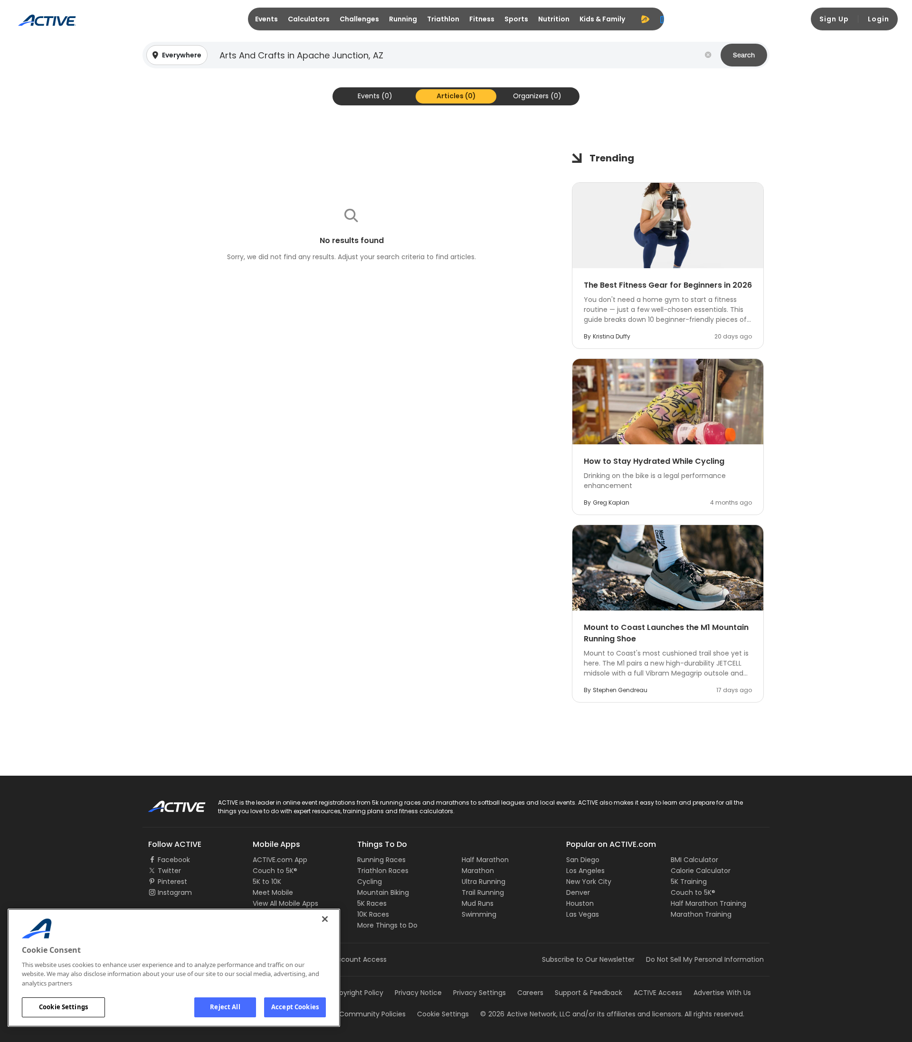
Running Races (381, 859)
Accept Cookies (295, 1007)
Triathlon (443, 19)
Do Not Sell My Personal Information (705, 959)
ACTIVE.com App (280, 859)
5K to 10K (267, 881)
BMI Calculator (694, 859)
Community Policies (372, 1014)
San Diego (582, 859)
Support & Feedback (588, 992)
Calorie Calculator (701, 870)
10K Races (373, 914)
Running (403, 19)
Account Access (359, 959)
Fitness (481, 19)
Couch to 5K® (275, 870)
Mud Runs (478, 903)
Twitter (169, 870)
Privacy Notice (418, 992)
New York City (588, 881)
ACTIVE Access (658, 992)
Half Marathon (485, 859)
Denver (578, 892)
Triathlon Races (382, 870)
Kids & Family (602, 19)
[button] (456, 55)
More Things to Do (387, 925)
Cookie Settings (63, 1007)
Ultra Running (483, 881)
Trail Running (483, 892)
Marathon (478, 870)
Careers (530, 992)
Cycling (369, 881)
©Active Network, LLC (525, 1014)
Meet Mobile (273, 892)
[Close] (324, 919)
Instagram (175, 892)
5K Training (689, 881)
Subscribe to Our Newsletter (588, 959)
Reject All (225, 1007)
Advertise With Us (722, 992)
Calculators (309, 19)
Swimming (479, 914)
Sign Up (834, 19)
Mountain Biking (383, 892)
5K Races (372, 903)
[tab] (375, 96)
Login (878, 19)
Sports (516, 19)
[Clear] (708, 55)
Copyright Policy (356, 992)
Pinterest (172, 881)
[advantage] (645, 19)
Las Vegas (582, 914)
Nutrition (554, 19)
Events (266, 19)
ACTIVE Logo (168, 803)
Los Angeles (585, 870)
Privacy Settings (479, 992)
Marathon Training (701, 914)
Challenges (359, 19)
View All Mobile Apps (285, 903)
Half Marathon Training (708, 903)
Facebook (174, 859)
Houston (580, 903)
